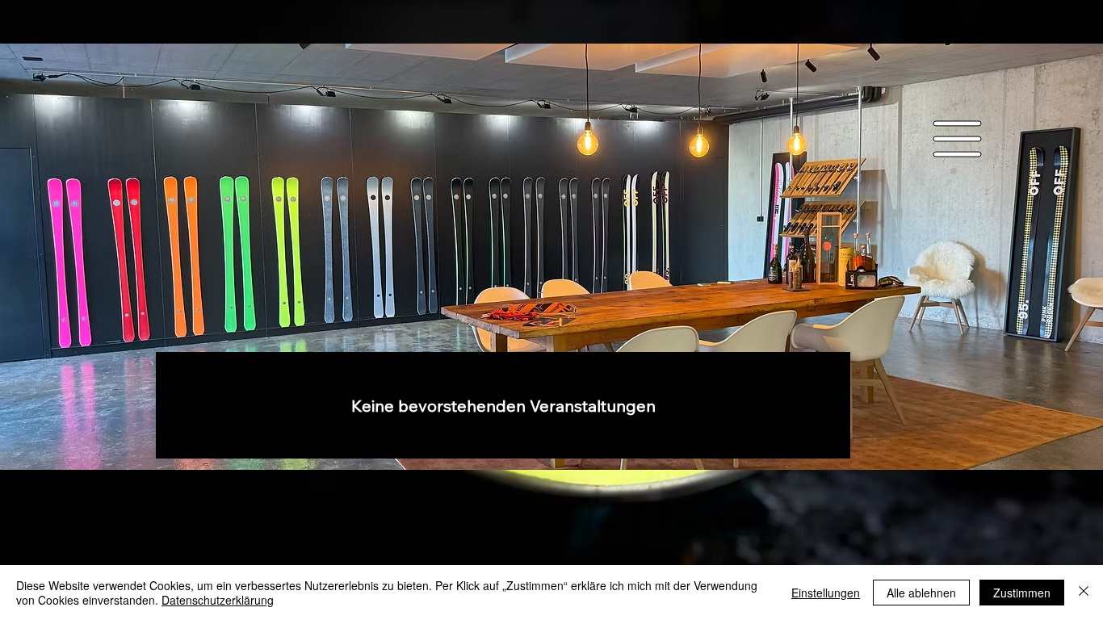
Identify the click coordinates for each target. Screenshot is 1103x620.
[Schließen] (1083, 592)
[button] (957, 139)
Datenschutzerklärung (217, 600)
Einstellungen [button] (825, 592)
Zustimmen (1022, 592)
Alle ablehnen (921, 592)
